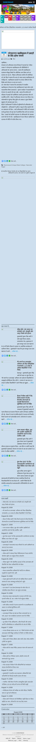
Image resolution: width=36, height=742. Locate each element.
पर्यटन (10, 17)
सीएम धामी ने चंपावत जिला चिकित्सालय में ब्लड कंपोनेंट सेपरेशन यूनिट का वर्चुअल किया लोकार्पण (17, 554)
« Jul (3, 727)
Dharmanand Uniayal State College (14, 165)
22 (27, 720)
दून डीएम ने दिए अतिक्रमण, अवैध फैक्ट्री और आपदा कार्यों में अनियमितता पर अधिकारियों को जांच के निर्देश (16, 623)
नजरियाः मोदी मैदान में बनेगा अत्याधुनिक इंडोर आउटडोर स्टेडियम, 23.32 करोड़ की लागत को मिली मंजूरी (17, 683)
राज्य (6, 16)
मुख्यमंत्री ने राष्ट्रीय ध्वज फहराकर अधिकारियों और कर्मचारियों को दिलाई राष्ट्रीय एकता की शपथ (16, 674)
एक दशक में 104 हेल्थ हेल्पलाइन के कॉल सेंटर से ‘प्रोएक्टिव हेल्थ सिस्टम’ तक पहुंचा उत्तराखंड (16, 588)
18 (8, 720)
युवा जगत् (29, 17)
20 (18, 720)
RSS (20, 740)
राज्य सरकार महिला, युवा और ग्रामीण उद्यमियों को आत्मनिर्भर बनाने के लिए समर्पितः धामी (24, 432)
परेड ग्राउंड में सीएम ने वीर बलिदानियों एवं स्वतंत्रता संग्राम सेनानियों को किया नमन (16, 665)
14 (22, 719)
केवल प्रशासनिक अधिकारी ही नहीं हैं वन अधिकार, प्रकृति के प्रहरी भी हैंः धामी (16, 571)
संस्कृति (2, 19)
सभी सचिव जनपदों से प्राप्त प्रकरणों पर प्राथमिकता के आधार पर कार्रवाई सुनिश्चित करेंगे (17, 606)
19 (13, 720)
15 (27, 719)
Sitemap (25, 740)
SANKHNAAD (8, 2)
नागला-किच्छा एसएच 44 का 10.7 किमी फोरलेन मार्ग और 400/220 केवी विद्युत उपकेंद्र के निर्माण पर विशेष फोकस (18, 631)
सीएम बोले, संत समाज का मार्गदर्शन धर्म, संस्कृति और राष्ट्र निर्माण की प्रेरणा (25, 331)
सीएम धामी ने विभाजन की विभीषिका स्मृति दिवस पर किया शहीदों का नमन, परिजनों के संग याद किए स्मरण (18, 700)
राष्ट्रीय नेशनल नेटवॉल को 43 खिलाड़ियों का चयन (16, 171)
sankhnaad (6, 59)
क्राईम (33, 17)
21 (22, 720)
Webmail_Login (12, 740)
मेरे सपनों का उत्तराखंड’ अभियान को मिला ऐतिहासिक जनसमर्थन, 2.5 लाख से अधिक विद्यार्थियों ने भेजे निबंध (25, 365)
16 (32, 719)
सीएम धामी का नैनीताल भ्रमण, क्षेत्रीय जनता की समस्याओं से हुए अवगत (15, 657)
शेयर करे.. (14, 161)
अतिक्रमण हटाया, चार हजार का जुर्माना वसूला (21, 173)
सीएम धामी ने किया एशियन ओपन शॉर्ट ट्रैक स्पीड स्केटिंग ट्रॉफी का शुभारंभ (18, 640)
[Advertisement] (18, 140)
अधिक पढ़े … (15, 351)
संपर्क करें (8, 738)
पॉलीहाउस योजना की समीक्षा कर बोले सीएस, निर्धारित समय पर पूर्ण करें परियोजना (17, 691)
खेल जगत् (14, 17)
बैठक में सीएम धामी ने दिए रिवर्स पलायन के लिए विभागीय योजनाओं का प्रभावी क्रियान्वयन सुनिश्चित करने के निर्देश (24, 399)
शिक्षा (14, 59)
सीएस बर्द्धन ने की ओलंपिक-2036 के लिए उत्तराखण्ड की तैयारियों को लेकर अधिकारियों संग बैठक (17, 563)
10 (4, 719)
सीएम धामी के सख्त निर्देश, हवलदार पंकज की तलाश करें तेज (17, 648)
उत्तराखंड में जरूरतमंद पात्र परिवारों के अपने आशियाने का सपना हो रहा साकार (18, 546)
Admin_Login (26, 738)
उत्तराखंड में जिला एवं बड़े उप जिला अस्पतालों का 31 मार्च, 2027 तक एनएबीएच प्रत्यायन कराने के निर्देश (16, 614)
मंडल (17, 17)
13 (18, 719)
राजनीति (21, 17)
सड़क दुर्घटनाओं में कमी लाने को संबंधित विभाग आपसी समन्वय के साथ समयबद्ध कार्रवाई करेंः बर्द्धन (17, 580)
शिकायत (19, 738)
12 (13, 719)
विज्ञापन (13, 738)
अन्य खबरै (25, 17)
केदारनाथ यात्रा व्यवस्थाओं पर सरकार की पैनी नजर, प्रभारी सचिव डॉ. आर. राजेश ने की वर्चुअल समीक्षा (17, 597)
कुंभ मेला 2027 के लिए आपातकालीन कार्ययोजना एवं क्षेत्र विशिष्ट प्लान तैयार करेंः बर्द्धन (25, 464)
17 (4, 720)
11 (8, 719)
